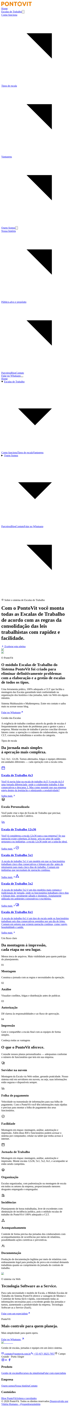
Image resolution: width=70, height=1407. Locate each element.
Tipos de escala (25, 452)
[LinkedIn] (6, 1360)
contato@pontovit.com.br (18, 1353)
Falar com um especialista (14, 1313)
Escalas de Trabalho (11, 11)
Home (4, 8)
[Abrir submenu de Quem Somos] (16, 228)
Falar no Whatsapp (11, 375)
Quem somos (8, 1385)
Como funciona (9, 452)
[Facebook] (9, 1360)
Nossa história (22, 1385)
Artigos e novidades (26, 1398)
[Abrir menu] (22, 376)
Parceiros (6, 372)
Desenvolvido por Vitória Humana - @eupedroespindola (34, 1403)
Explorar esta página (15, 646)
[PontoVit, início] (16, 5)
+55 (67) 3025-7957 (44, 1353)
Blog (13, 372)
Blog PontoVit (8, 1398)
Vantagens (38, 452)
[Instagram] (3, 1360)
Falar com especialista (54, 1373)
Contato (20, 372)
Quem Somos (8, 227)
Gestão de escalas (10, 1373)
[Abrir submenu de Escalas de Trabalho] (23, 11)
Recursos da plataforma (31, 1373)
